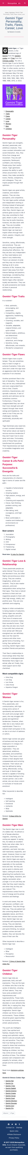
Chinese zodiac (8, 61)
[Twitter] (12, 1124)
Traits (8, 114)
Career (8, 119)
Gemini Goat (10, 1098)
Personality (10, 111)
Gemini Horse (11, 1096)
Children (9, 129)
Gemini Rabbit (11, 1088)
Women (8, 124)
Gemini (5, 56)
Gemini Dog (10, 1106)
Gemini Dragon (11, 1091)
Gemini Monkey (11, 1101)
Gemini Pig (10, 1108)
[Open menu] (3, 3)
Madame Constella (14, 32)
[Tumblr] (19, 1124)
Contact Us (10, 1128)
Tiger (13, 58)
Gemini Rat (10, 1081)
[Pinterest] (15, 1124)
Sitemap (19, 1128)
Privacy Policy (14, 1138)
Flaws (8, 116)
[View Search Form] (24, 3)
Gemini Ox (9, 1083)
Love (7, 121)
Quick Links (14, 1131)
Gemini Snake (11, 1093)
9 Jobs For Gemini (17, 554)
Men (7, 126)
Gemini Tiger (10, 1086)
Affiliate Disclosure (14, 1134)
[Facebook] (8, 1124)
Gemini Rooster (11, 1103)
